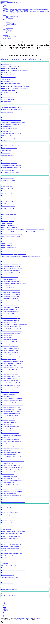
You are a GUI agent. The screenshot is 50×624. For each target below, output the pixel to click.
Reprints (7, 33)
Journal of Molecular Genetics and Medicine (11, 333)
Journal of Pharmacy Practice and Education (11, 478)
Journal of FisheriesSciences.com (9, 305)
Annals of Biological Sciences (8, 72)
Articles (4, 13)
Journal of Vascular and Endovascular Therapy (11, 378)
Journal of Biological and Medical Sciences (11, 270)
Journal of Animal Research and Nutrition (10, 387)
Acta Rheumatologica (6, 64)
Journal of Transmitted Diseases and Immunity (11, 495)
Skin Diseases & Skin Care (7, 572)
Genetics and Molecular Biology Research (10, 188)
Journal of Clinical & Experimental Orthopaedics (12, 287)
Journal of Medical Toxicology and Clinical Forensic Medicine (15, 328)
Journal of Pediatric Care (7, 354)
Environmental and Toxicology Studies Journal (11, 167)
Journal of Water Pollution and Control (10, 380)
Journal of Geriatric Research (8, 430)
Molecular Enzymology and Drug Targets (10, 512)
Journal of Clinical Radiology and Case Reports (12, 417)
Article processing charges (11, 24)
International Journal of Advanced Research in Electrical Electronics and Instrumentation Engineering (23, 229)
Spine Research (5, 568)
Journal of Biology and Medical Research (10, 392)
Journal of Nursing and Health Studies (10, 343)
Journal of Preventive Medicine (8, 482)
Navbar (2, 3)
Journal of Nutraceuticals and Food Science (11, 465)
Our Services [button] (5, 29)
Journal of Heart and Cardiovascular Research (11, 435)
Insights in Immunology (7, 243)
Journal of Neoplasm (6, 337)
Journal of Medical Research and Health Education (12, 448)
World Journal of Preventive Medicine (10, 595)
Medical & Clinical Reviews (8, 507)
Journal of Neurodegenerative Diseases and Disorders (13, 461)
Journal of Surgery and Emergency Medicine (11, 372)
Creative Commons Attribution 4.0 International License (28, 618)
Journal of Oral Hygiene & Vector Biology (11, 348)
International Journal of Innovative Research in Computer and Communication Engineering (21, 256)
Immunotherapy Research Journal (9, 214)
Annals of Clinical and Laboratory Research (11, 92)
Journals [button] (5, 8)
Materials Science (19, 11)
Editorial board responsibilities (12, 16)
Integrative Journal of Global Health (9, 227)
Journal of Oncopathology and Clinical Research (12, 467)
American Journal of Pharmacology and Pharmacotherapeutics (15, 88)
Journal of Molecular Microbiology (9, 454)
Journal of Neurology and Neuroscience (10, 341)
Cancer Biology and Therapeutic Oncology (11, 117)
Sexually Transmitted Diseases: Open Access (11, 565)
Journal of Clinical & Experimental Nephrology (12, 407)
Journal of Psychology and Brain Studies (10, 484)
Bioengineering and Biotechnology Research (11, 107)
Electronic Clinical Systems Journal (9, 163)
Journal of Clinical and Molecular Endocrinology (12, 409)
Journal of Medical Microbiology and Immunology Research (14, 324)
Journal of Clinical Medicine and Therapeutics (11, 294)
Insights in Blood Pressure (7, 241)
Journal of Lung (5, 443)
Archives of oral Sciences (7, 81)
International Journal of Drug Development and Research (14, 254)
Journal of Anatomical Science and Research (11, 266)
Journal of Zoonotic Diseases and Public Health (12, 382)
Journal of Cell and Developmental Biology (11, 281)
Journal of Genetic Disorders (8, 428)
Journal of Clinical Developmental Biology (11, 292)
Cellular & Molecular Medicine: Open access (11, 120)
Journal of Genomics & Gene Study (9, 309)
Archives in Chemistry (6, 95)
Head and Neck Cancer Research (9, 201)
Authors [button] (4, 19)
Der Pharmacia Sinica (6, 150)
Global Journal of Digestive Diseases (9, 191)
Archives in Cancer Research (8, 74)
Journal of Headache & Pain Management (10, 311)
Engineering (40, 9)
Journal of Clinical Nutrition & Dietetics (10, 415)
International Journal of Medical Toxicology (11, 236)
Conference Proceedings (7, 126)
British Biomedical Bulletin (7, 112)
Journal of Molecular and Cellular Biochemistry (12, 331)
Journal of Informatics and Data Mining (10, 322)
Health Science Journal (7, 203)
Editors (4, 607)
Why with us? (8, 21)
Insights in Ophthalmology (7, 245)
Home (4, 5)
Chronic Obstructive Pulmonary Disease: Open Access (13, 122)
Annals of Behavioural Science (8, 90)
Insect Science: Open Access (8, 216)
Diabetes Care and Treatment (8, 155)
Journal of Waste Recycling (7, 499)
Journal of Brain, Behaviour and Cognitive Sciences (12, 398)
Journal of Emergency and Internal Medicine (11, 300)
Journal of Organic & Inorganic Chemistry (10, 469)
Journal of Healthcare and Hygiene (9, 313)
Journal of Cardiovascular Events (9, 279)
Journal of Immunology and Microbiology (10, 320)
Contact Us (5, 35)
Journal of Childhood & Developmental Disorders (12, 405)
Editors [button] (4, 15)
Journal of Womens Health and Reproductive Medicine (13, 502)
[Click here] (3, 612)
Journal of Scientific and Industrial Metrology (11, 369)
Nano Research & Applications (8, 520)
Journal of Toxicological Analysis (9, 493)
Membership (8, 32)
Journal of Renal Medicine (7, 487)
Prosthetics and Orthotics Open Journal (10, 538)
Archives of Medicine (6, 79)
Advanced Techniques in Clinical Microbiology (12, 66)
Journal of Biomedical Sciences (8, 394)
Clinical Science (34, 9)
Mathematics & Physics (28, 11)
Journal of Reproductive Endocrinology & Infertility (12, 367)
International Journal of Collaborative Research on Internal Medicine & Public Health (19, 231)
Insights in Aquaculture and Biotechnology (11, 218)
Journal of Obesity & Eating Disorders (10, 346)
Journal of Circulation (6, 285)
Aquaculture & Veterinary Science (10, 9)
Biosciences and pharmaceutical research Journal (12, 109)
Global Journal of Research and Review (10, 195)
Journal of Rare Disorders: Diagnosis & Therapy (12, 365)
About (4, 6)
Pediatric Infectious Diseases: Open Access (11, 536)
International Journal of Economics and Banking (12, 234)
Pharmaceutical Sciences (12, 12)
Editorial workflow (10, 17)
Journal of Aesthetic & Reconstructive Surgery (11, 264)
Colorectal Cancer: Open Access (8, 135)
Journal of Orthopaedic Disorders (9, 471)
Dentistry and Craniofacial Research (9, 148)
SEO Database (5, 563)
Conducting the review (10, 26)
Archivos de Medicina (6, 101)
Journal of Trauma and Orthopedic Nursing (11, 376)
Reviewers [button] (5, 25)
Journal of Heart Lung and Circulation (10, 315)
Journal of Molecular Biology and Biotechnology (12, 452)
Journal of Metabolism (6, 450)
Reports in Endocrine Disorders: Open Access (11, 544)
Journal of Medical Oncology (8, 446)
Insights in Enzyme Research (8, 221)
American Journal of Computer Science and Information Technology (16, 86)
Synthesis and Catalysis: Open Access (10, 577)
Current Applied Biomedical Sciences (10, 128)
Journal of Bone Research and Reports (10, 277)
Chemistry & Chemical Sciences (24, 9)
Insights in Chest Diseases (7, 239)
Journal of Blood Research (7, 396)
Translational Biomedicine (7, 583)
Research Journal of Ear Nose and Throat (10, 555)
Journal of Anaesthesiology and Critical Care (11, 385)
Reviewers (5, 609)
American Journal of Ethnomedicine (9, 68)
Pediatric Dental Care (6, 529)
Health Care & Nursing (23, 10)
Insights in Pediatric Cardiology (8, 225)
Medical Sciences (36, 11)
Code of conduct (9, 18)
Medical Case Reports (6, 510)
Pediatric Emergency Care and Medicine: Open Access (13, 531)
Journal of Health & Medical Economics (10, 433)
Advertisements (9, 30)
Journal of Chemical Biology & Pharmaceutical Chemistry (14, 283)
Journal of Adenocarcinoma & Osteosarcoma (11, 262)
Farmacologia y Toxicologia (8, 178)
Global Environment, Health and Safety (10, 193)
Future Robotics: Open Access (8, 180)
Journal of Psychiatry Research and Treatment (11, 363)
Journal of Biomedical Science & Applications (11, 272)
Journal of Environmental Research (9, 303)
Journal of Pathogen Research (8, 474)
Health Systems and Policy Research (9, 208)
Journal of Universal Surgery (8, 497)
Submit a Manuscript (16, 2)
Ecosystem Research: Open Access (9, 160)
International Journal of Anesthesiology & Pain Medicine (13, 251)
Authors (4, 608)
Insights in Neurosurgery (7, 223)
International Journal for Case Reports (10, 249)
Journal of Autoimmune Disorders (9, 389)
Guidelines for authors (10, 23)
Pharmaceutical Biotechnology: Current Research (12, 533)
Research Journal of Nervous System (9, 550)
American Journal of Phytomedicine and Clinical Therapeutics (15, 70)
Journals (5, 604)
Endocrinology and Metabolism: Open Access (11, 165)
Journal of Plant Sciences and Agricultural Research (12, 361)
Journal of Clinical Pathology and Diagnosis (11, 296)
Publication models (10, 22)
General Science (14, 10)
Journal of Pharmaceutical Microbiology (10, 476)
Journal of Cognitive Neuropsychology (10, 298)
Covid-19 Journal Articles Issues (9, 36)
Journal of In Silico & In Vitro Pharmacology (11, 441)
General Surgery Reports (7, 186)
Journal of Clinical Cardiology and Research (11, 411)
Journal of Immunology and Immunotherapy (11, 439)
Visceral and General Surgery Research (10, 589)
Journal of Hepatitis (6, 437)
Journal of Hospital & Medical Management (11, 318)
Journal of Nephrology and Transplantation (11, 458)
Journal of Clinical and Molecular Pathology (11, 290)
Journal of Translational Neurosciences (10, 374)
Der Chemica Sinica (6, 153)
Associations (8, 31)
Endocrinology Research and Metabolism (10, 172)
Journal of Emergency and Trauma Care (10, 422)
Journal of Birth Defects (7, 274)
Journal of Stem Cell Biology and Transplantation (12, 491)
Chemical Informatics (6, 131)
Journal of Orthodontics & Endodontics (10, 350)
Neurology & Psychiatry (22, 12)
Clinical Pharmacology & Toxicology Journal (11, 124)
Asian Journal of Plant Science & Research (11, 83)
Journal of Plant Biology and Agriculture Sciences (12, 480)
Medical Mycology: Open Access (9, 514)
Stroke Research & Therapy (8, 575)
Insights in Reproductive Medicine (9, 247)
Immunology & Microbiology (9, 11)
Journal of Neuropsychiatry (7, 463)
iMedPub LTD (19, 619)
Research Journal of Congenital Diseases (10, 548)
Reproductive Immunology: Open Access (10, 546)
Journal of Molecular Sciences (8, 335)
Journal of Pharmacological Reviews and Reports (12, 356)
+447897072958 (6, 38)
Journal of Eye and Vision (7, 424)
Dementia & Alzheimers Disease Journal (10, 145)
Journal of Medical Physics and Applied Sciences (12, 326)
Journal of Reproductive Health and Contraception (12, 489)
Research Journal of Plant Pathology (9, 557)
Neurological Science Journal (8, 522)
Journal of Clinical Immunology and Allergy (11, 413)
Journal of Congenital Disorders (8, 420)
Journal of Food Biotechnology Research (10, 426)
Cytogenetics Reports (6, 140)
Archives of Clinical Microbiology (9, 77)
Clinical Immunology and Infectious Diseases (11, 133)
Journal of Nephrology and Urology (9, 339)
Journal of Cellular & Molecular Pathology (11, 402)
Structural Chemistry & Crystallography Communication (13, 570)
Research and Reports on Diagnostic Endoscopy (12, 553)
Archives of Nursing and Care (8, 99)
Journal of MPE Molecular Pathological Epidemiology (13, 456)
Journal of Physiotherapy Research (9, 359)
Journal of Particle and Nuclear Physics (10, 352)
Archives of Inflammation (7, 97)
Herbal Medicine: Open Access (8, 206)
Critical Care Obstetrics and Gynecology (10, 138)
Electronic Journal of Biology (8, 170)
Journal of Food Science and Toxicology (10, 307)
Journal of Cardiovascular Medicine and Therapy (12, 400)
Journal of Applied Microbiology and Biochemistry (12, 268)
